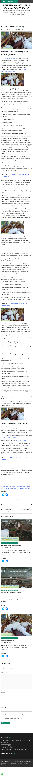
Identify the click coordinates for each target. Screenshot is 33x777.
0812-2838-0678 (6, 744)
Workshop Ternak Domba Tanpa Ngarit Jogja (13, 545)
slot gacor (19, 486)
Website (3, 707)
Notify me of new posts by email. (12, 718)
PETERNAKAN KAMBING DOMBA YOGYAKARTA (16, 6)
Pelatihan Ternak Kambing (9, 437)
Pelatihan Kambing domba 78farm (17, 499)
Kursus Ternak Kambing (7, 640)
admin (23, 30)
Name (3, 692)
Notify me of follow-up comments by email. (15, 715)
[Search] (31, 19)
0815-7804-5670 (21, 440)
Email (3, 700)
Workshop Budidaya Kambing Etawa (11, 592)
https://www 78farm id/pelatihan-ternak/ (10, 756)
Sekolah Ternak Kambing (8, 58)
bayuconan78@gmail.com (8, 746)
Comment (4, 672)
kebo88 (3, 486)
